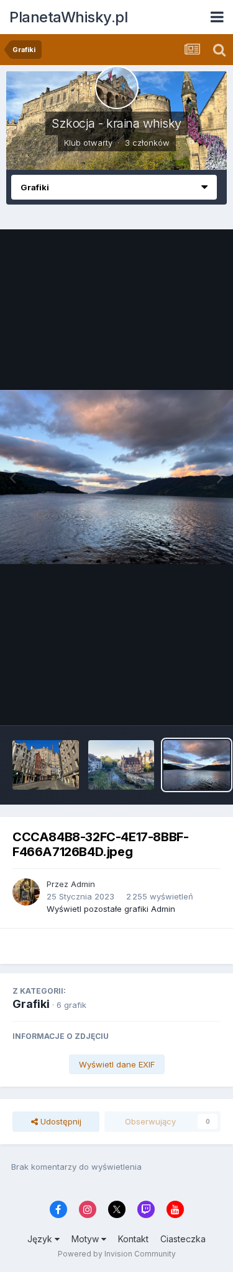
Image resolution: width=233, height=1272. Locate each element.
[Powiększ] (116, 477)
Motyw (86, 1239)
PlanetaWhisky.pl (68, 17)
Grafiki (31, 1003)
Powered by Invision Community (117, 1253)
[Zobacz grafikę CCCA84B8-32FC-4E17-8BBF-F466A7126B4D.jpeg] (196, 765)
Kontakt (133, 1239)
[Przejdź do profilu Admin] (26, 892)
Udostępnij (59, 1121)
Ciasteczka (183, 1239)
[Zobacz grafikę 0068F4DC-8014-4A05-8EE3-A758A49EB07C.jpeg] (121, 765)
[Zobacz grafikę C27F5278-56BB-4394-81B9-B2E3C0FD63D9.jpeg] (45, 765)
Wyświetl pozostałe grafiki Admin (111, 909)
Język (41, 1239)
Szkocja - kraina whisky (116, 123)
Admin (83, 884)
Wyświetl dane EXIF (117, 1064)
